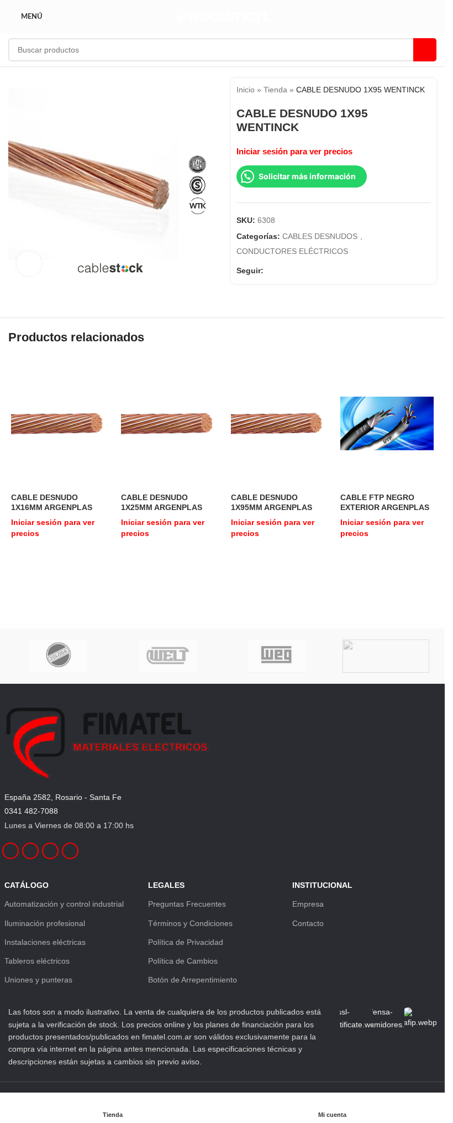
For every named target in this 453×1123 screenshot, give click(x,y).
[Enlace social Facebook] (270, 270)
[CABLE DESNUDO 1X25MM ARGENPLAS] (167, 423)
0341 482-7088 (31, 811)
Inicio (245, 89)
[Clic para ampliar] (29, 263)
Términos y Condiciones (190, 923)
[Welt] (167, 656)
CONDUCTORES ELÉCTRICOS (292, 251)
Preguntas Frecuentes (187, 904)
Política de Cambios (183, 960)
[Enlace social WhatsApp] (310, 270)
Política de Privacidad (185, 942)
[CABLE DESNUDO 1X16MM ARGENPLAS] (57, 423)
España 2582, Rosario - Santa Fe (63, 797)
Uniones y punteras (38, 979)
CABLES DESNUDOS (319, 236)
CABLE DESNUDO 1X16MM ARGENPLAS (51, 502)
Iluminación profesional (44, 923)
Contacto (308, 923)
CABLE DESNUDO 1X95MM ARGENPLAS (271, 502)
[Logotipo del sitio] (222, 16)
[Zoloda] (58, 656)
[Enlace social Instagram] (283, 270)
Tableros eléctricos (37, 960)
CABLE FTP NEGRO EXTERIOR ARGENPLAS (384, 502)
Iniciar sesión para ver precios (294, 151)
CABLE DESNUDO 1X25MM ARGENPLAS (161, 502)
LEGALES (166, 885)
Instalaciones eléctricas (45, 942)
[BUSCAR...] (424, 49)
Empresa (308, 904)
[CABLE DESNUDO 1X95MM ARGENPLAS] (277, 423)
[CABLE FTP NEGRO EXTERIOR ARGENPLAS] (387, 423)
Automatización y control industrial (64, 904)
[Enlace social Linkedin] (296, 270)
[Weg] (276, 656)
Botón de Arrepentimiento (192, 979)
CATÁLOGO (26, 885)
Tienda (275, 89)
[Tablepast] (385, 656)
